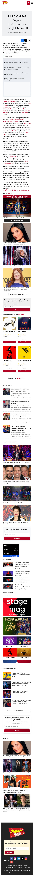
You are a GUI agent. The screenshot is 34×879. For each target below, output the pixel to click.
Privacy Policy (21, 872)
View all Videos (7, 592)
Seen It (10, 339)
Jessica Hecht (7, 107)
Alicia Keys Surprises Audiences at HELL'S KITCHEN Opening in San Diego (22, 587)
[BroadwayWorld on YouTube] (11, 862)
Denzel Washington (9, 101)
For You (10, 193)
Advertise (9, 865)
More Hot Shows (10, 661)
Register (20, 3)
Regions (14, 867)
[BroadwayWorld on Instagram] (15, 858)
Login (24, 3)
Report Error (27, 867)
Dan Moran (15, 131)
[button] (28, 3)
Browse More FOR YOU (18, 294)
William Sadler (7, 109)
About (15, 865)
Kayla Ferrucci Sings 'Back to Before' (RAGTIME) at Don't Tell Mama (22, 573)
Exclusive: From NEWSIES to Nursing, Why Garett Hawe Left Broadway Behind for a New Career (16, 809)
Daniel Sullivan (12, 156)
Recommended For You (9, 668)
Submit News (7, 867)
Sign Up (9, 852)
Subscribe (17, 538)
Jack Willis (24, 113)
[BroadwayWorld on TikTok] (22, 858)
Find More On (15, 378)
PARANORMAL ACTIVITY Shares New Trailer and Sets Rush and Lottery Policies (22, 580)
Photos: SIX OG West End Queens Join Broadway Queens (14, 79)
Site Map (20, 867)
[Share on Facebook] (22, 40)
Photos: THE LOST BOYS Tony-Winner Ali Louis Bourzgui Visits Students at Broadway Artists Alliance (16, 62)
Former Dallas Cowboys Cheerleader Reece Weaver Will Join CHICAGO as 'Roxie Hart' (16, 756)
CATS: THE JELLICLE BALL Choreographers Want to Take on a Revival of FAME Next (21, 428)
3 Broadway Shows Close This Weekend (16, 773)
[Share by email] (29, 40)
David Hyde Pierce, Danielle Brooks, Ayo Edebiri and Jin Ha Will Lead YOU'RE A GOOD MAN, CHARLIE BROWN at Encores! (16, 790)
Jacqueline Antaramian (10, 121)
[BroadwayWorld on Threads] (26, 858)
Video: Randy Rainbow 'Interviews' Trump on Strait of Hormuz (16, 73)
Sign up (17, 730)
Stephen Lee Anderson (16, 120)
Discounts (24, 661)
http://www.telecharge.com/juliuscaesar (16, 190)
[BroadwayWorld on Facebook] (11, 858)
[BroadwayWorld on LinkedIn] (18, 858)
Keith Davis (27, 123)
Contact (20, 865)
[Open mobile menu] (32, 3)
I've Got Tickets (9, 342)
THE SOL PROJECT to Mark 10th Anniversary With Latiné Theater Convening (16, 68)
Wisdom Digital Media (21, 870)
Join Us (25, 865)
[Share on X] (25, 40)
